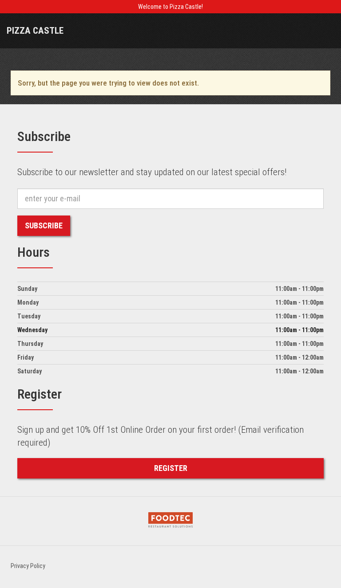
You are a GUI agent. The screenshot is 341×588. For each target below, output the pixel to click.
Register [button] (170, 468)
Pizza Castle (35, 30)
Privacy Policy (28, 565)
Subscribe (44, 225)
